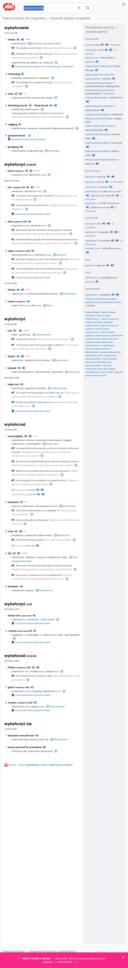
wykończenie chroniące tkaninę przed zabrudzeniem (101, 362)
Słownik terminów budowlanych (28, 139)
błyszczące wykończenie (98, 118)
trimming (14, 74)
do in (16, 187)
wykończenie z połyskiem (99, 342)
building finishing (94, 86)
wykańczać (31, 360)
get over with (103, 195)
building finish (112, 86)
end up (102, 176)
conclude (105, 240)
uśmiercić (38, 225)
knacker (13, 586)
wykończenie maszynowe (97, 330)
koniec (89, 44)
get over (112, 191)
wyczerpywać (42, 506)
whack (12, 368)
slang (56, 150)
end (16, 171)
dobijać (37, 671)
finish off (20, 615)
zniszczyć (19, 174)
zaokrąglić (34, 634)
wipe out (19, 251)
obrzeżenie (44, 128)
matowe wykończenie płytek (100, 298)
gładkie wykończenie (98, 324)
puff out (19, 687)
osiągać (67, 440)
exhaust (13, 502)
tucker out (20, 702)
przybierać (18, 535)
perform (31, 494)
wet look (89, 163)
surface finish (92, 110)
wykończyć (20, 164)
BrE (40, 590)
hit (10, 553)
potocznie (61, 254)
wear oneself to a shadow (25, 747)
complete (30, 489)
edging (12, 124)
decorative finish (94, 130)
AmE (50, 150)
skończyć (35, 619)
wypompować (22, 254)
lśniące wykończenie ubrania (101, 159)
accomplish (15, 436)
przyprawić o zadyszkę (27, 691)
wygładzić (19, 634)
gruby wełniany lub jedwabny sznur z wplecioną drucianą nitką (103, 355)
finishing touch (18, 105)
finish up (100, 207)
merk (17, 301)
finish (11, 39)
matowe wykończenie (97, 114)
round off (20, 631)
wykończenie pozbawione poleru (103, 302)
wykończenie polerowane (99, 90)
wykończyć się (18, 723)
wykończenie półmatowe (109, 335)
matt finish (117, 114)
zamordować (42, 372)
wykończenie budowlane (99, 83)
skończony (91, 294)
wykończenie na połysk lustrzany (101, 320)
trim (11, 94)
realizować (41, 440)
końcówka (91, 50)
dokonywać (55, 440)
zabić (36, 305)
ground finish (16, 135)
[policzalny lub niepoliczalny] (46, 43)
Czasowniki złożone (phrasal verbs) (32, 214)
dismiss (101, 265)
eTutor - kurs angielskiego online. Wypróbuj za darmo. (40, 765)
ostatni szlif (18, 109)
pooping (13, 147)
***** (37, 171)
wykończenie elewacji (97, 134)
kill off (17, 221)
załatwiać (30, 557)
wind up (104, 187)
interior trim (116, 97)
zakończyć (91, 187)
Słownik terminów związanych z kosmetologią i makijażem (44, 66)
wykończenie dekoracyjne (99, 125)
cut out (100, 182)
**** (28, 40)
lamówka (17, 78)
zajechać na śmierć (35, 388)
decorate (30, 545)
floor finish (116, 142)
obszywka (44, 78)
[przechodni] (69, 293)
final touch (41, 105)
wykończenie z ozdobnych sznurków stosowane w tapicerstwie (99, 349)
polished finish (93, 93)
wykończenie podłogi (97, 142)
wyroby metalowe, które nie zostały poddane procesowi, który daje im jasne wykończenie (104, 370)
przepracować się (38, 739)
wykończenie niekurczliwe (98, 317)
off (10, 330)
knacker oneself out (21, 735)
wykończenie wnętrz (96, 97)
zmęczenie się (35, 150)
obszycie (32, 128)
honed (90, 305)
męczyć (16, 506)
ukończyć (90, 232)
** (25, 94)
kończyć (29, 440)
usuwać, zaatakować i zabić (52, 557)
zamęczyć (17, 191)
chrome (106, 78)
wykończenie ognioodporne (102, 338)
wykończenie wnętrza (97, 151)
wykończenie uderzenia (98, 66)
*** (35, 436)
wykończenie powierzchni (99, 106)
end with (111, 248)
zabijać (52, 671)
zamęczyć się (19, 751)
